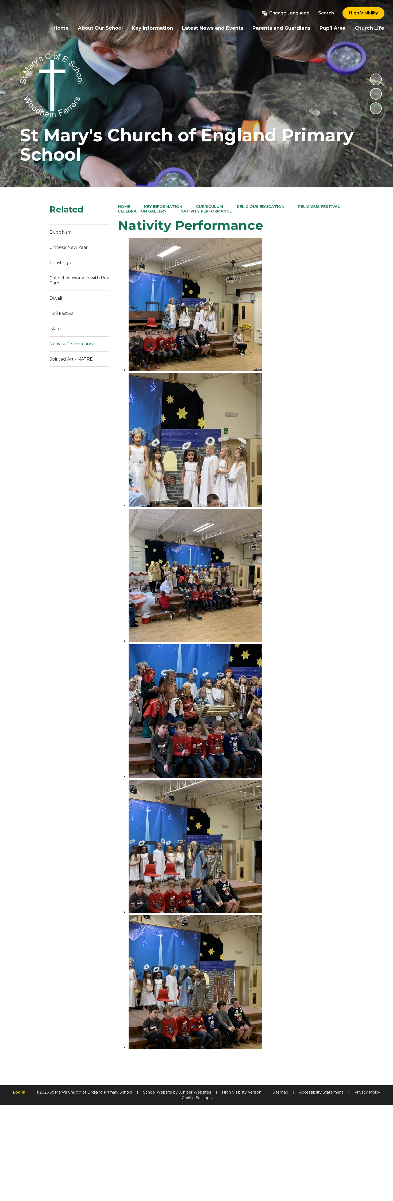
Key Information (163, 206)
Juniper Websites (195, 1092)
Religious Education (260, 206)
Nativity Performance (206, 211)
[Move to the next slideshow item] (376, 108)
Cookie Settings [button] (196, 1097)
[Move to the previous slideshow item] (376, 94)
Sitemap (280, 1092)
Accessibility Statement (321, 1092)
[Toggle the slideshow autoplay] (376, 79)
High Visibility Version (241, 1092)
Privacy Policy (367, 1092)
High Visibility (363, 13)
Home (124, 206)
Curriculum (209, 206)
